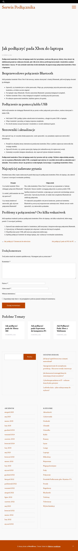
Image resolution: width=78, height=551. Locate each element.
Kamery (46, 439)
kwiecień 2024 (10, 444)
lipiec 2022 (8, 497)
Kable (45, 435)
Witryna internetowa (8, 294)
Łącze (45, 444)
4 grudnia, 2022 (36, 335)
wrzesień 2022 (10, 488)
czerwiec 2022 (9, 502)
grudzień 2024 (10, 430)
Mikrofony (47, 457)
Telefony (46, 497)
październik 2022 (11, 484)
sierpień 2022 (9, 493)
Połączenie (47, 475)
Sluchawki (47, 493)
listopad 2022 (9, 479)
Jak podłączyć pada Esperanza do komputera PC (38, 328)
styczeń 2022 (9, 524)
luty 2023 (8, 466)
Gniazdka (46, 430)
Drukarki (46, 421)
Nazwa (5, 283)
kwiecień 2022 (9, 511)
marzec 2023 (9, 461)
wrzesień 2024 (10, 435)
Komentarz (6, 261)
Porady (45, 484)
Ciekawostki (47, 417)
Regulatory (47, 488)
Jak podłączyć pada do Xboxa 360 (11, 328)
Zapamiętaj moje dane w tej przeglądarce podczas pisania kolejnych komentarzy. (29, 299)
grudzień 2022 (10, 475)
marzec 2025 (9, 421)
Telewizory (47, 502)
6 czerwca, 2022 (7, 55)
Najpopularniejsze (49, 466)
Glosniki (46, 426)
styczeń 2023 (9, 470)
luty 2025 (8, 426)
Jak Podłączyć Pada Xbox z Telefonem (63, 328)
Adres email (6, 288)
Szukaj (29, 357)
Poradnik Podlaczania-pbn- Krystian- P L (57, 479)
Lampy (45, 448)
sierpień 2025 (9, 412)
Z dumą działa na (26, 546)
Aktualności (47, 412)
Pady (45, 470)
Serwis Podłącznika (18, 7)
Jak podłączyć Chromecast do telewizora (17, 241)
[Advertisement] (39, 27)
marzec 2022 (9, 515)
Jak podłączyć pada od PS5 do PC (63, 241)
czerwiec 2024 (10, 439)
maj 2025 (8, 417)
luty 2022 (8, 520)
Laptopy (46, 453)
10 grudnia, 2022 (10, 335)
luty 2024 (8, 448)
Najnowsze (47, 461)
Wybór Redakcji (49, 506)
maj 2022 (8, 506)
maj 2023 (8, 453)
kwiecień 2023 (9, 457)
